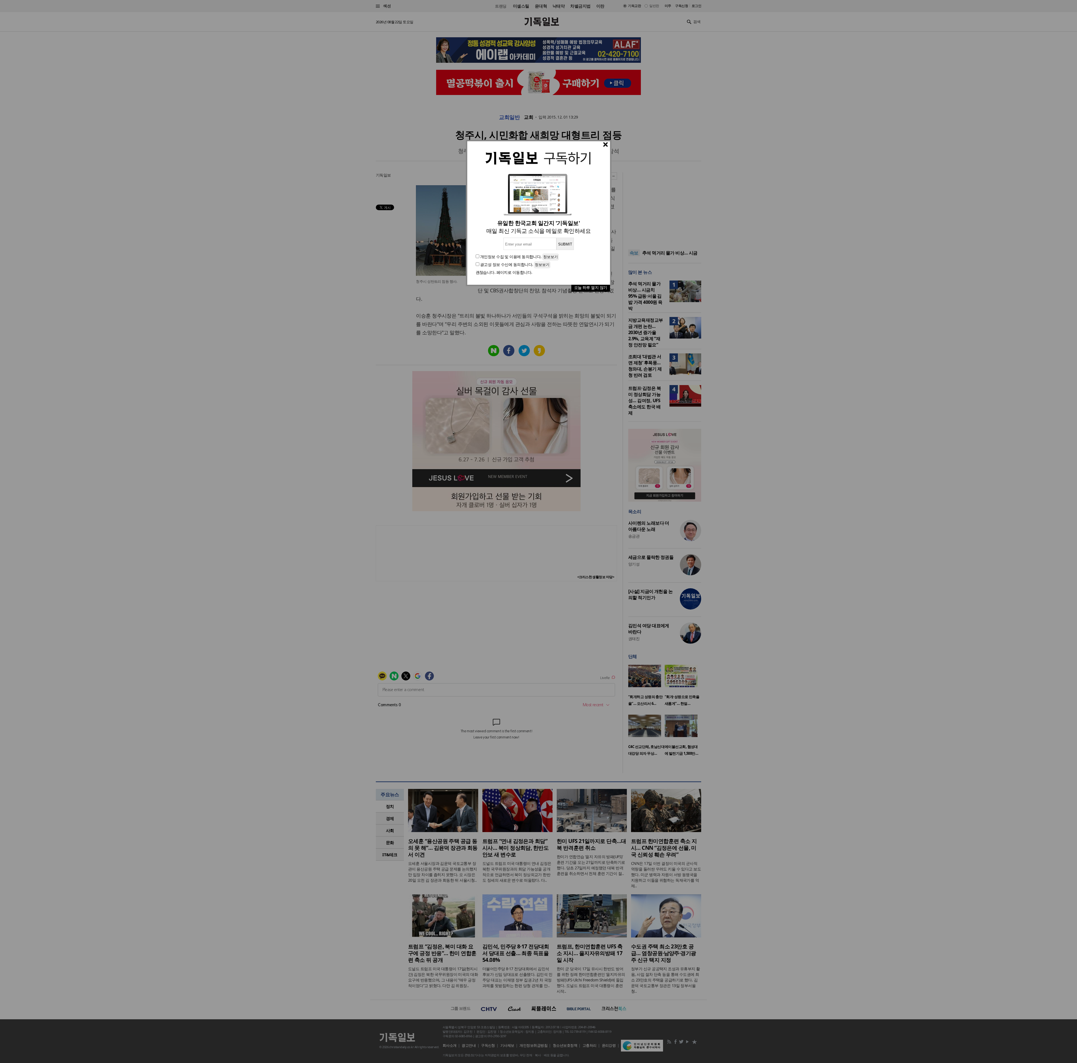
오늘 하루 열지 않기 (590, 287)
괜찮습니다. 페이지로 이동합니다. (504, 272)
